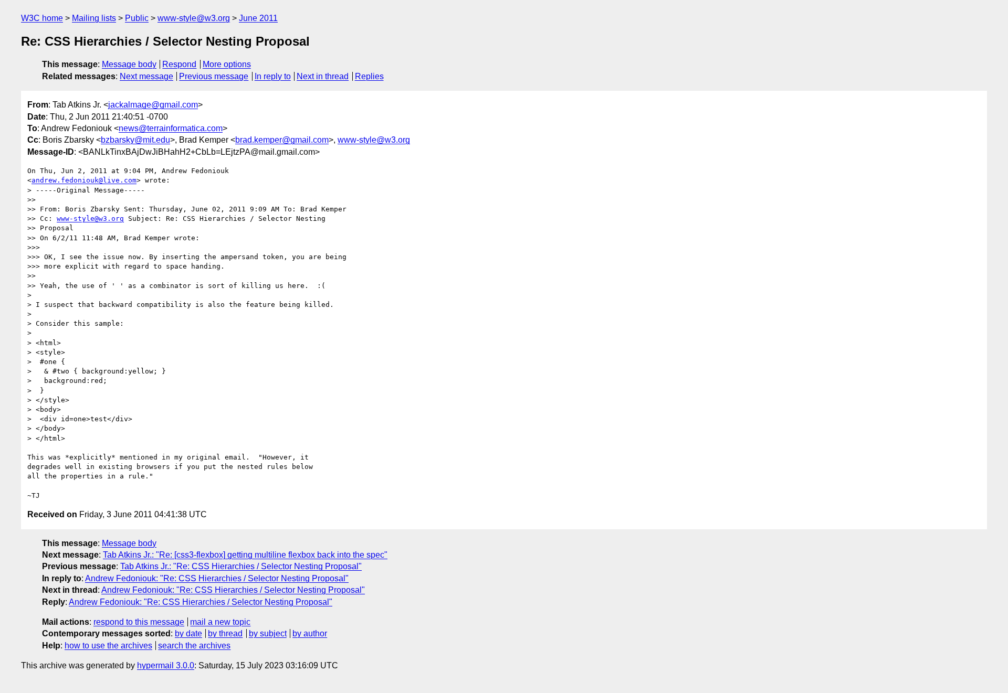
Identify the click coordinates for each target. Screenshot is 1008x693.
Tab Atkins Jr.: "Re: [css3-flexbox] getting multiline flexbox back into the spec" (245, 554)
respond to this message (138, 621)
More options (227, 64)
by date (188, 633)
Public (137, 18)
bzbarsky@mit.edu (135, 139)
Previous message (213, 76)
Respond (179, 64)
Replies (369, 76)
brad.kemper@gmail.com (282, 139)
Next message (146, 76)
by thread (225, 633)
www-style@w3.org (194, 18)
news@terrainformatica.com (171, 128)
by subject (268, 633)
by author (309, 633)
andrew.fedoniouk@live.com (84, 180)
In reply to (273, 76)
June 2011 (258, 18)
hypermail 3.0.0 (165, 665)
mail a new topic (220, 621)
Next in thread (323, 76)
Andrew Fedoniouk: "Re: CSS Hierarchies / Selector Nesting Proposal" (217, 578)
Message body (129, 64)
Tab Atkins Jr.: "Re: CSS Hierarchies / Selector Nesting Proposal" (241, 566)
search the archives (194, 645)
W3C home (42, 18)
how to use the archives (108, 645)
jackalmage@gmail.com (153, 104)
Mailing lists (94, 18)
